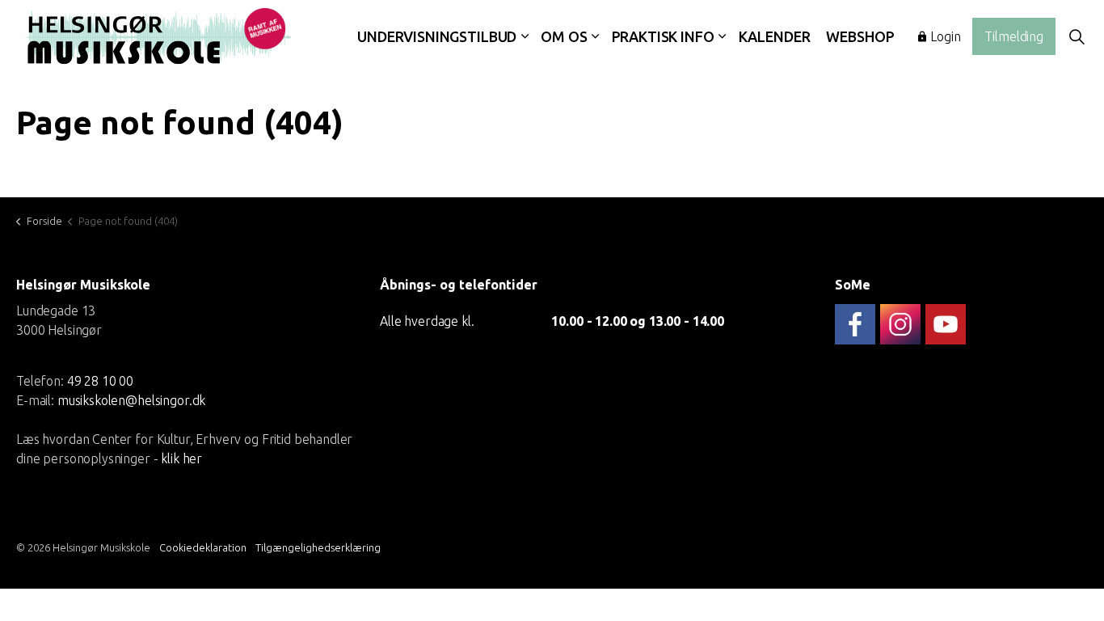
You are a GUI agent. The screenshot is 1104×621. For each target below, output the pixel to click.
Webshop (860, 36)
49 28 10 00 (100, 380)
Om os (564, 36)
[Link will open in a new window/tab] (855, 324)
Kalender (775, 36)
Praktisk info (663, 36)
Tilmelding (1013, 36)
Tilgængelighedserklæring (318, 547)
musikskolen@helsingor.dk (131, 399)
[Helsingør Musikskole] (158, 36)
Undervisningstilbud (436, 36)
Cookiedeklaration (203, 547)
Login (945, 36)
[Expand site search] (1076, 36)
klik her (181, 457)
